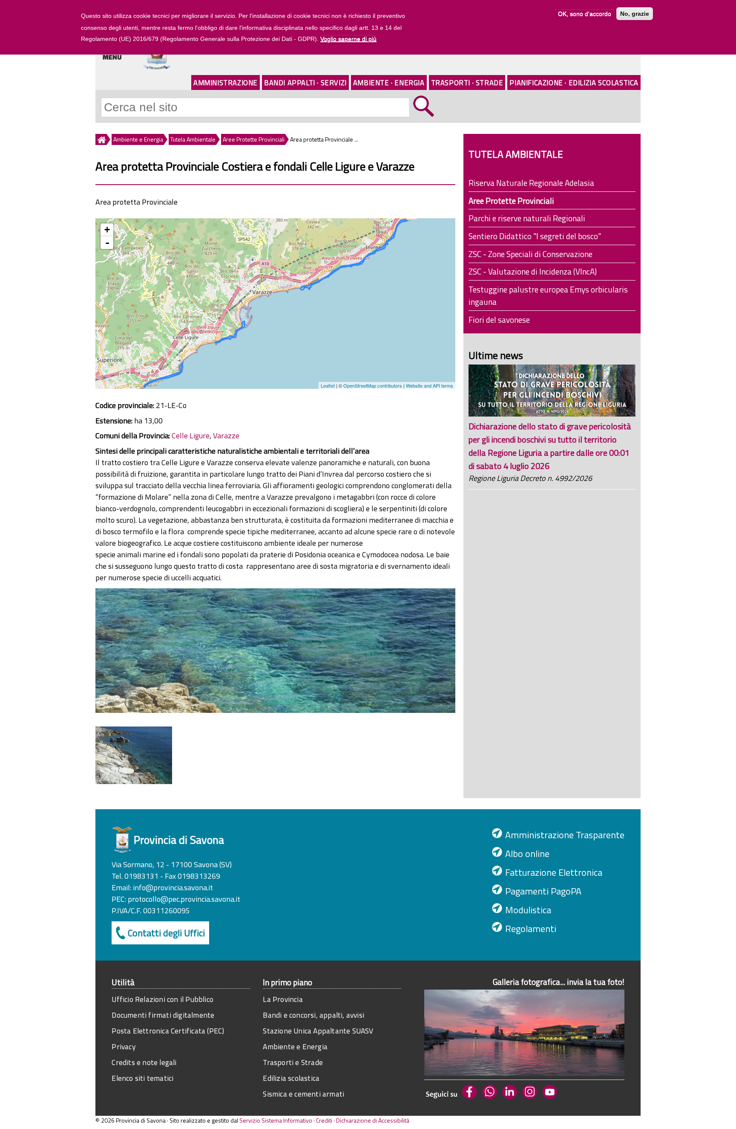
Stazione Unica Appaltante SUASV (318, 1030)
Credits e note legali (144, 1062)
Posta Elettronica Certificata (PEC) (168, 1030)
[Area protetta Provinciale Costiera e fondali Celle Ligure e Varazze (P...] (133, 781)
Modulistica (528, 910)
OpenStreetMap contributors (372, 385)
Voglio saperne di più (348, 39)
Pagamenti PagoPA (543, 891)
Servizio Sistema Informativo (275, 1120)
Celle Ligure (191, 435)
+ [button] (107, 229)
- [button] (107, 243)
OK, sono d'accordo (584, 13)
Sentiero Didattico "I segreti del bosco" (535, 236)
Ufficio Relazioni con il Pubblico (162, 999)
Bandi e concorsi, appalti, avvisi (313, 1015)
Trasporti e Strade (293, 1062)
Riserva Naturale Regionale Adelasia (531, 183)
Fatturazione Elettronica (553, 872)
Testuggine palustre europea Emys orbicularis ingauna (548, 295)
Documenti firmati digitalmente (163, 1015)
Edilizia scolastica (291, 1078)
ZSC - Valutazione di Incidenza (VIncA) (533, 271)
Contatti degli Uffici (166, 933)
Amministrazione (225, 82)
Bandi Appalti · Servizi (305, 82)
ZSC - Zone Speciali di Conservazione (530, 254)
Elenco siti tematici (142, 1078)
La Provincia (282, 999)
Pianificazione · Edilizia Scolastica (573, 82)
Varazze (226, 435)
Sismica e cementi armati (303, 1094)
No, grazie (634, 13)
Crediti (324, 1120)
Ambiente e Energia (138, 139)
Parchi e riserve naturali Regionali (527, 218)
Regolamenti (530, 928)
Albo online (527, 853)
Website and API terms (429, 385)
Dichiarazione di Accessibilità (372, 1120)
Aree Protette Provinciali (254, 139)
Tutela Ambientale (193, 139)
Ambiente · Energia (389, 82)
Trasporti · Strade (467, 82)
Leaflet (328, 385)
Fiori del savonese (499, 319)
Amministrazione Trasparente (564, 835)
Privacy (123, 1046)
